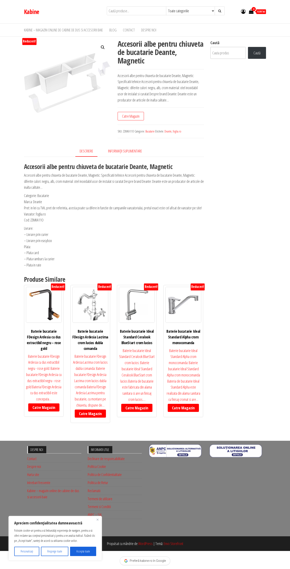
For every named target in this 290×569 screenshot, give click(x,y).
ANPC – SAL (95, 514)
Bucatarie (150, 131)
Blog (113, 29)
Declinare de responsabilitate (106, 458)
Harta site (33, 474)
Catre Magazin (130, 116)
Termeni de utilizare (100, 498)
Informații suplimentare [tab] (125, 151)
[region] (55, 538)
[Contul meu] (243, 11)
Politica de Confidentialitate (105, 474)
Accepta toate (83, 551)
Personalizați (27, 551)
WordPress (145, 543)
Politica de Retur (98, 482)
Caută (214, 42)
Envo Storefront (173, 543)
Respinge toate (54, 551)
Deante (168, 131)
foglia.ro (177, 131)
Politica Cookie (97, 466)
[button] (103, 47)
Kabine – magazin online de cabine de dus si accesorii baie (63, 29)
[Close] (97, 519)
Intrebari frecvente (38, 482)
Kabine (31, 12)
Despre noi (148, 29)
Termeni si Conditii (99, 506)
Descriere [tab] (86, 151)
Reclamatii (94, 490)
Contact (129, 29)
